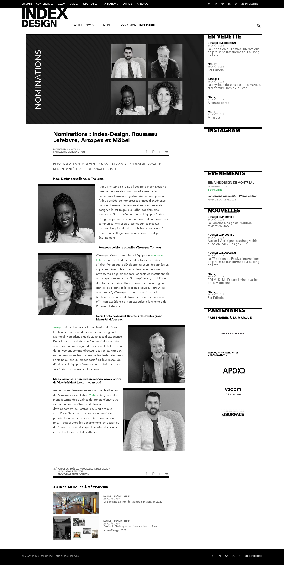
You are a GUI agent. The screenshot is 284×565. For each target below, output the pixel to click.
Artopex (58, 327)
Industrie (147, 25)
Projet (77, 25)
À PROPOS (142, 4)
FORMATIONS (110, 4)
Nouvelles (110, 496)
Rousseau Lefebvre (71, 471)
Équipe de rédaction (71, 152)
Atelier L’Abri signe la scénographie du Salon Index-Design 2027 (233, 242)
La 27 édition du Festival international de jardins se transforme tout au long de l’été (234, 52)
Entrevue (108, 25)
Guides (74, 4)
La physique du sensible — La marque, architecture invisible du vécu (234, 86)
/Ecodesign (228, 43)
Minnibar (214, 117)
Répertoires (89, 4)
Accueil (27, 4)
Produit (91, 25)
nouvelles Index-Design (95, 469)
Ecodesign (128, 25)
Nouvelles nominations (73, 474)
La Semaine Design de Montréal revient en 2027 (132, 501)
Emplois (127, 4)
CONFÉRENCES (44, 4)
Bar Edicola (216, 70)
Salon (62, 4)
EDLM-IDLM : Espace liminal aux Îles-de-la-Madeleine (233, 281)
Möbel (93, 395)
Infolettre (251, 4)
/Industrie (123, 496)
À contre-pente (218, 102)
